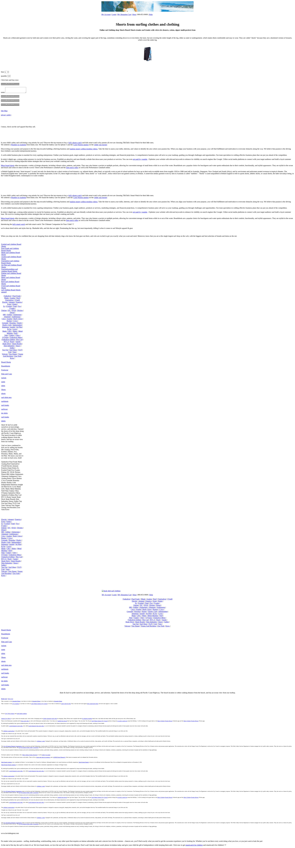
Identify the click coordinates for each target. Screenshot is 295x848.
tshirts (3, 421)
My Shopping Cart (124, 14)
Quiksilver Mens (16, 337)
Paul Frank (17, 296)
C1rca (15, 321)
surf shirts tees (6, 397)
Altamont (7, 317)
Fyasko (12, 308)
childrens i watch (41, 741)
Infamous (5, 327)
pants (3, 382)
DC (9, 310)
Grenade (5, 323)
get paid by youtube (140, 159)
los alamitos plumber (87, 718)
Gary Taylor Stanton (9, 713)
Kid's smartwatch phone (92, 703)
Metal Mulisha (153, 616)
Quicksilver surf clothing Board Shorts (10, 262)
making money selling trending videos (83, 149)
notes (3, 92)
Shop (134, 14)
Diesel (12, 313)
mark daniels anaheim (22, 713)
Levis (15, 329)
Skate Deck (6, 344)
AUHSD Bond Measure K (59, 757)
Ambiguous (16, 317)
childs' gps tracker (100, 145)
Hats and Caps (6, 374)
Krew (12, 358)
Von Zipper (13, 354)
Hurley (19, 323)
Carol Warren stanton (81, 145)
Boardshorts (5, 366)
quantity (4, 76)
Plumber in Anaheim (18, 145)
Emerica (19, 302)
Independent (17, 325)
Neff (15, 333)
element (12, 302)
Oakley (12, 335)
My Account (106, 14)
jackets (3, 378)
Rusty (12, 342)
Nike (6, 335)
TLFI (20, 350)
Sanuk (18, 342)
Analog (12, 298)
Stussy (18, 346)
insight (12, 327)
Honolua (12, 323)
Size (2, 72)
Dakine (4, 310)
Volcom (4, 354)
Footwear (4, 370)
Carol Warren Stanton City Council (39, 703)
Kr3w (9, 329)
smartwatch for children (194, 845)
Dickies (20, 310)
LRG (10, 331)
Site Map (4, 111)
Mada (4, 331)
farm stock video (72, 168)
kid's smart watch (18, 224)
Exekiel (9, 306)
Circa (4, 319)
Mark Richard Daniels (84, 762)
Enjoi (9, 304)
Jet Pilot (19, 327)
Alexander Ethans (16, 701)
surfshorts (4, 401)
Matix (15, 331)
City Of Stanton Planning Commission (12, 746)
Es (4, 306)
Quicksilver (9, 300)
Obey (18, 335)
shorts (3, 393)
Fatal (15, 306)
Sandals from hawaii (62, 721)
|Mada (6, 298)
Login (114, 14)
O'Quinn (5, 337)
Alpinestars (17, 315)
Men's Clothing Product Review (164, 721)
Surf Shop (13, 350)
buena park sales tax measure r (43, 757)
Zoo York (17, 356)
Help (151, 14)
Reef (18, 298)
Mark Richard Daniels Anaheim (8, 764)
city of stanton (15, 703)
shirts (3, 386)
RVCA (6, 342)
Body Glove (17, 319)
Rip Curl (19, 339)
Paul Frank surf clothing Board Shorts (10, 249)
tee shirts (4, 413)
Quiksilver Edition (8, 339)
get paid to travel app (122, 721)
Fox (19, 306)
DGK (14, 310)
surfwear (4, 409)
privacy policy (6, 115)
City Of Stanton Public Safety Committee (28, 747)
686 (4, 315)
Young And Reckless (13, 355)
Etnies (14, 304)
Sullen (12, 348)
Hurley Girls (7, 325)
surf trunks (5, 405)
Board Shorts (6, 362)
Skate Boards (17, 344)
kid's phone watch (75, 143)
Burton (9, 321)
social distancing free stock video (36, 726)
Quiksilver (7, 296)
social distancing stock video (16, 726)
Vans (14, 352)
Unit (9, 352)
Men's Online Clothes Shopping (29, 754)
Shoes (3, 390)
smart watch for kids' (66, 703)
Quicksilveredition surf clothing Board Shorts (9, 270)
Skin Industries (9, 346)
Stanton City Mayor (6, 718)
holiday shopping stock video (50, 718)
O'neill (17, 300)
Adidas (9, 315)
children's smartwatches (8, 731)
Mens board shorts (7, 165)
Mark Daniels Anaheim (6, 762)
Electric (5, 302)
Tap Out (5, 350)
